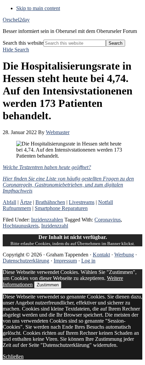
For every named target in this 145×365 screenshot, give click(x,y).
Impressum (65, 260)
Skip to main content (38, 8)
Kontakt (101, 254)
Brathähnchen (50, 202)
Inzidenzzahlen (47, 219)
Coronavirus (107, 219)
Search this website (23, 43)
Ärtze (26, 202)
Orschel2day (16, 20)
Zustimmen (48, 284)
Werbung (124, 254)
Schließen (13, 356)
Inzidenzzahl (54, 226)
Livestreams (81, 202)
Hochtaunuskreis (20, 226)
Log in (88, 260)
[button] (16, 49)
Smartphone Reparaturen (61, 208)
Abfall (9, 202)
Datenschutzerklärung (26, 260)
